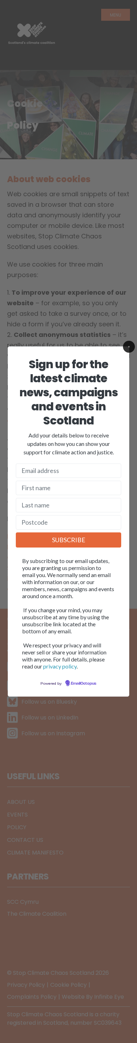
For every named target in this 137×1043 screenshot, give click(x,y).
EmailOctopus (83, 683)
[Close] (129, 347)
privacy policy (60, 666)
